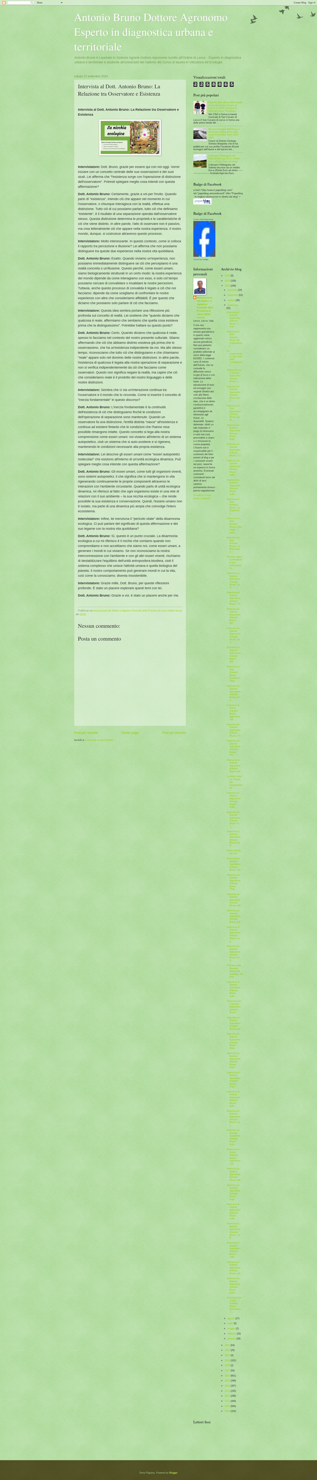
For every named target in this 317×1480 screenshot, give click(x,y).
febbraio (232, 1333)
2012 (228, 1395)
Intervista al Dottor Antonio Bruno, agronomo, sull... (234, 712)
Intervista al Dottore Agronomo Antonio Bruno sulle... (233, 799)
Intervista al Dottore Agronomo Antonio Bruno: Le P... (233, 1230)
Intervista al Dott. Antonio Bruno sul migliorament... (234, 338)
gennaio (231, 1338)
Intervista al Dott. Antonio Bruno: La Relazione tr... (233, 544)
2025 (228, 280)
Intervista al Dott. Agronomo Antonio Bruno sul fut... (233, 412)
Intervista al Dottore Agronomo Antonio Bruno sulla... (233, 467)
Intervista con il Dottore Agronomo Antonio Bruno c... (234, 376)
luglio (230, 1323)
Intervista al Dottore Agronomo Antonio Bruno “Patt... (233, 882)
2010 (228, 1406)
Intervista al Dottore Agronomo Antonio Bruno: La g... (233, 934)
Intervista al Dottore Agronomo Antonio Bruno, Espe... (233, 1079)
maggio (231, 1328)
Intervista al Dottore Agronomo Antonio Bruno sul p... (233, 692)
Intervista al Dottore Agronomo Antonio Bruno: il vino (233, 319)
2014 (228, 1385)
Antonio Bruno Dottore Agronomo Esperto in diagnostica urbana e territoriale (151, 32)
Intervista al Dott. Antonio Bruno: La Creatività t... (233, 506)
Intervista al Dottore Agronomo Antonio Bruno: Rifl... (233, 616)
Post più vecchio (174, 733)
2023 (228, 1345)
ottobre (231, 300)
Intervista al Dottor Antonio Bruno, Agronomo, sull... (234, 1156)
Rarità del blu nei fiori (234, 852)
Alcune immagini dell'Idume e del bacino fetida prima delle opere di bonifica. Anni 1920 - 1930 (223, 133)
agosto (231, 1318)
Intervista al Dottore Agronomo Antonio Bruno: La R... (233, 580)
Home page (130, 733)
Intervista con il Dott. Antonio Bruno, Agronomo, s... (234, 1304)
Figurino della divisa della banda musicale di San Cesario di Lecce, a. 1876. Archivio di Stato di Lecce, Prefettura (225, 106)
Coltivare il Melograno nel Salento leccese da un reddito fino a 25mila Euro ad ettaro (224, 158)
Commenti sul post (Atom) (99, 740)
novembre (233, 295)
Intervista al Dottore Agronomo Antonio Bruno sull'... (235, 766)
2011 (228, 1401)
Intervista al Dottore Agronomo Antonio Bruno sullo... (233, 432)
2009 (228, 1411)
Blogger (173, 1472)
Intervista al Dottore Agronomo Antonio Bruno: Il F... (235, 598)
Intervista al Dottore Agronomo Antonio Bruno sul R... (233, 838)
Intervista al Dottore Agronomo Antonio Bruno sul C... (233, 393)
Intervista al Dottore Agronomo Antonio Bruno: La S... (233, 635)
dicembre (232, 290)
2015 (228, 1380)
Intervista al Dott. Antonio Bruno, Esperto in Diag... (233, 673)
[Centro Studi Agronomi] (204, 256)
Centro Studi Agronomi (203, 219)
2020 (228, 1355)
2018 (228, 1365)
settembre (232, 305)
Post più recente (86, 733)
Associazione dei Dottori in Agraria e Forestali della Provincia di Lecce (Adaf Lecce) (205, 307)
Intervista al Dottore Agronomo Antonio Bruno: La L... (233, 1118)
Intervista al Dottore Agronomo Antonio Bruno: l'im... (233, 747)
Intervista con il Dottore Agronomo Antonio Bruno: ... (234, 1007)
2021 (228, 1350)
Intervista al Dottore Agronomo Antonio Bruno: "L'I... (235, 450)
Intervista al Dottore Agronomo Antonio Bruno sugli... (233, 1192)
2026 (228, 275)
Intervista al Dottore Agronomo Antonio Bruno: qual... (233, 1098)
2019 (228, 1360)
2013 (228, 1391)
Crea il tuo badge (200, 259)
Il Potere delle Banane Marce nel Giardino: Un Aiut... (235, 971)
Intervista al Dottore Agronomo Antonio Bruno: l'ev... (235, 864)
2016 (228, 1375)
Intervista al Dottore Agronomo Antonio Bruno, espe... (233, 1060)
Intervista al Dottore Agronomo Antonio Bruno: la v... (233, 819)
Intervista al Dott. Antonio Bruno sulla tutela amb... (234, 525)
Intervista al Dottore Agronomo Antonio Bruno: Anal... (233, 1040)
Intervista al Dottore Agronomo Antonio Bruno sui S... (233, 953)
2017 (228, 1370)
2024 (228, 285)
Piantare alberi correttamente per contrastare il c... (234, 562)
